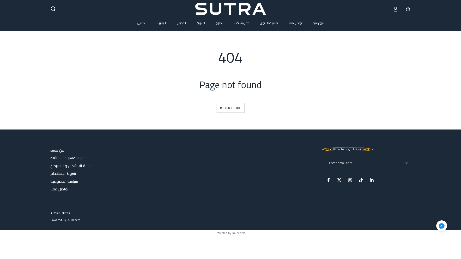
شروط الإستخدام (63, 173)
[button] (53, 9)
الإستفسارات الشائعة (66, 157)
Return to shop (230, 108)
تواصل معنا (59, 189)
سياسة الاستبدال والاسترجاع (71, 165)
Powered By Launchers (65, 220)
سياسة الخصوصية (64, 181)
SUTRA (65, 213)
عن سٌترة (57, 150)
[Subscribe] (408, 162)
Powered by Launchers (230, 232)
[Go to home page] (230, 9)
